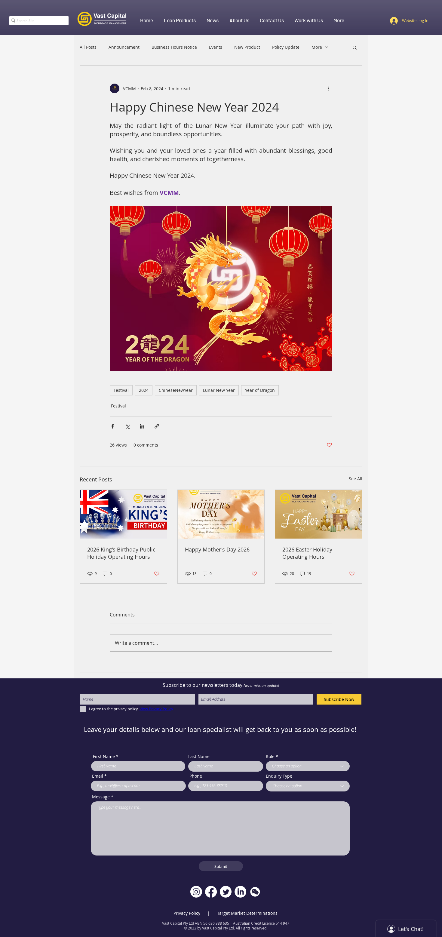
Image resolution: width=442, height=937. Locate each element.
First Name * (105, 756)
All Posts (88, 47)
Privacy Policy (187, 913)
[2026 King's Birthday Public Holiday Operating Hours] (123, 514)
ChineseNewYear (176, 390)
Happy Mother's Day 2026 (217, 549)
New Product (247, 47)
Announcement (124, 47)
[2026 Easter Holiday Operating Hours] (318, 514)
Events (215, 47)
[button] (355, 47)
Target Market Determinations (247, 913)
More (317, 47)
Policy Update (285, 47)
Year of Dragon (260, 390)
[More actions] (328, 88)
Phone (195, 776)
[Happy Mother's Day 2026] (221, 514)
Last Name (199, 756)
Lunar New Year (219, 390)
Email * (99, 776)
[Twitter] (226, 892)
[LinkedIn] (240, 892)
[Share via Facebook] (112, 426)
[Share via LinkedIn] (142, 426)
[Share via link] (157, 426)
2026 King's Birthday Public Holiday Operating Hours (121, 553)
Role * (272, 756)
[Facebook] (211, 892)
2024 (144, 390)
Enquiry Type (279, 776)
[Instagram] (196, 892)
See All (355, 478)
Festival (121, 390)
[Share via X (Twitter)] (127, 426)
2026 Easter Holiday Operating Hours (307, 553)
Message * (102, 797)
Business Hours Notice (174, 47)
